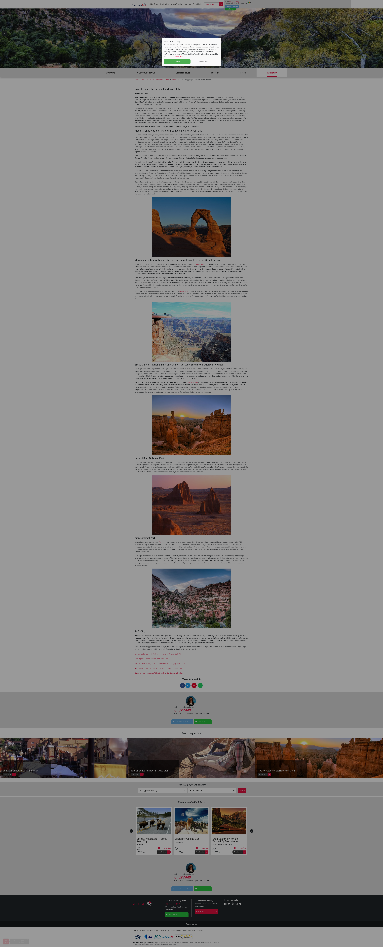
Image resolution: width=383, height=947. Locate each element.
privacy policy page (176, 56)
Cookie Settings (205, 61)
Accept (177, 61)
